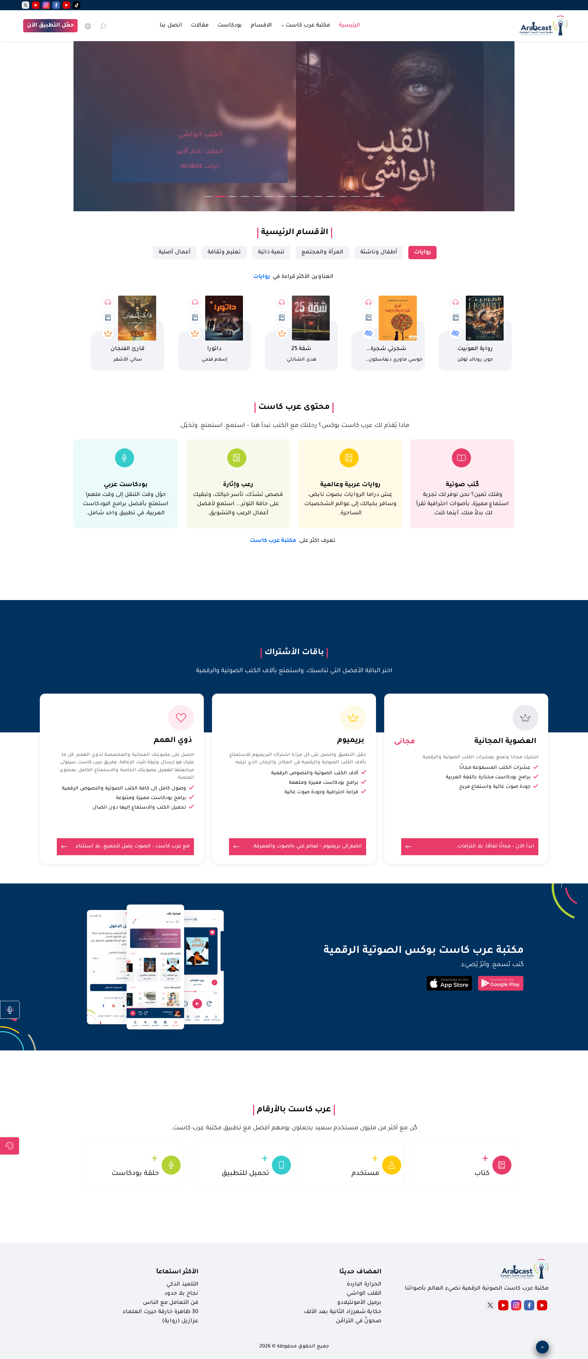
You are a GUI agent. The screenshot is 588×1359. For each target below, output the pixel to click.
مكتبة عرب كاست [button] (307, 25)
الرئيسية (349, 25)
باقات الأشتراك (294, 652)
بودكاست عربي (126, 484)
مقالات (200, 25)
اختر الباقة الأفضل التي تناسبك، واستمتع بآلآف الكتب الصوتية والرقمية (294, 671)
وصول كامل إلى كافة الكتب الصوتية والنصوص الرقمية (124, 789)
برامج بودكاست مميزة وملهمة (323, 783)
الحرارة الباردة (364, 1284)
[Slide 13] (355, 196)
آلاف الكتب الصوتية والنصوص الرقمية (314, 773)
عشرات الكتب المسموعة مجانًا (494, 768)
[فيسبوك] (56, 5)
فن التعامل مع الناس (170, 1303)
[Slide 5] (257, 196)
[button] (10, 1010)
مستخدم (365, 1174)
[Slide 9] (306, 196)
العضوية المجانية (505, 741)
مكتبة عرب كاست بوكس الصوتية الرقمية (424, 951)
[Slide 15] (380, 196)
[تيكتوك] (76, 5)
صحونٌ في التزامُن (358, 1321)
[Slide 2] (220, 197)
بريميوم (350, 741)
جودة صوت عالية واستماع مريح (494, 787)
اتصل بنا (171, 25)
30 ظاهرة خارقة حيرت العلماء (160, 1312)
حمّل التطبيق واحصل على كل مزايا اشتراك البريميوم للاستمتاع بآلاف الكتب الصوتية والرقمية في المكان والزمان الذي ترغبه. (297, 758)
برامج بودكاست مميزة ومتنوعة (151, 798)
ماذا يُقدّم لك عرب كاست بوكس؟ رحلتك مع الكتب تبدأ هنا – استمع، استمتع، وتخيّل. (294, 425)
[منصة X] (490, 1305)
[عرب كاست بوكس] (544, 25)
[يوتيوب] (66, 5)
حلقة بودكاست (135, 1174)
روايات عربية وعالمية (350, 484)
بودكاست (229, 25)
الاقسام (261, 25)
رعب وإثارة (238, 484)
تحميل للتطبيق (245, 1174)
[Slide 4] (245, 196)
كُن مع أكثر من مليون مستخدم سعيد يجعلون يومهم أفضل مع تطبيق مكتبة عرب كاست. (294, 1128)
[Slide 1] (208, 196)
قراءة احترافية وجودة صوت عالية (321, 792)
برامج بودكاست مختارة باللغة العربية (488, 777)
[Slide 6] (269, 196)
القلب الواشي (364, 1294)
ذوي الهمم (173, 741)
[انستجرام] (46, 5)
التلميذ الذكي (182, 1284)
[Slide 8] (294, 196)
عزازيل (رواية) (180, 1321)
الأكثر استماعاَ (177, 1272)
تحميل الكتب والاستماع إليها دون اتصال (139, 808)
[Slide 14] (367, 196)
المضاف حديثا (360, 1272)
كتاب (482, 1174)
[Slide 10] (318, 196)
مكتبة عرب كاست (293, 541)
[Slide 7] (282, 196)
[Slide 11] (331, 196)
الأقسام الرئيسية (294, 232)
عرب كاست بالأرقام (294, 1110)
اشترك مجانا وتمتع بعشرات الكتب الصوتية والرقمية (480, 757)
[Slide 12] (343, 196)
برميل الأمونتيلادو (359, 1303)
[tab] (422, 252)
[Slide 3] (233, 196)
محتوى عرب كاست (294, 407)
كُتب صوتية (462, 484)
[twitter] (25, 5)
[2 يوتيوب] (36, 5)
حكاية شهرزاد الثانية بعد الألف (342, 1312)
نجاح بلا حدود (181, 1294)
